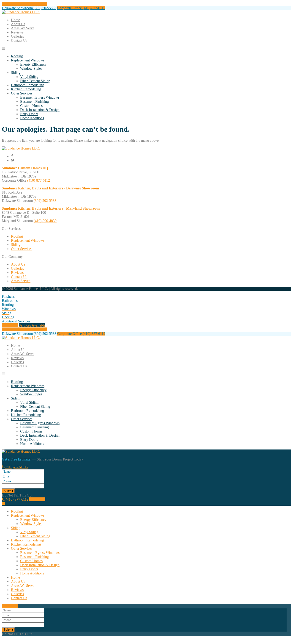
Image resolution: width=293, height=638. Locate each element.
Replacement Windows (27, 60)
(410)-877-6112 (38, 180)
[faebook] (12, 156)
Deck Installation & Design (40, 110)
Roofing (17, 56)
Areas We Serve (22, 28)
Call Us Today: (24, 4)
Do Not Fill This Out (17, 495)
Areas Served (20, 281)
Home (15, 20)
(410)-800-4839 (45, 221)
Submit (8, 491)
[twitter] (12, 160)
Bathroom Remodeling (27, 85)
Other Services (21, 93)
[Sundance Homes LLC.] (21, 12)
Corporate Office (81, 8)
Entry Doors (29, 114)
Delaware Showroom (29, 8)
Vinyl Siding (29, 77)
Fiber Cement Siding (35, 81)
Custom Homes (31, 106)
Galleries (17, 36)
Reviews (17, 32)
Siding (15, 73)
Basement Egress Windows (40, 97)
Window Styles (31, 68)
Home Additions (32, 118)
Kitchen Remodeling (26, 89)
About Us (18, 24)
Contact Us (19, 40)
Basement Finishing (34, 101)
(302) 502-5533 (45, 200)
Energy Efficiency (33, 64)
